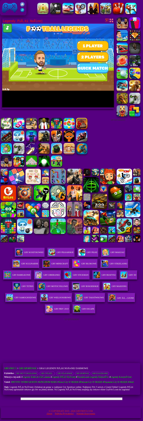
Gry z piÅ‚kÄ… (47, 373)
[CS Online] (44, 141)
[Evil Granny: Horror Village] (134, 53)
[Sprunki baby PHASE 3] (69, 141)
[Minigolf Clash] (122, 78)
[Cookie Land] (69, 128)
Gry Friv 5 (10, 368)
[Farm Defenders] (122, 103)
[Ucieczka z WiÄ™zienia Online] (55, 13)
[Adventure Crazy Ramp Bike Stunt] (81, 153)
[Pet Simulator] (42, 13)
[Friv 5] (22, 6)
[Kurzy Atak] (93, 13)
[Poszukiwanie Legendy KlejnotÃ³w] (134, 40)
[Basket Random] (31, 128)
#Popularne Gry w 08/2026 (115, 382)
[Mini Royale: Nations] (31, 141)
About (49, 413)
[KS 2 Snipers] (134, 103)
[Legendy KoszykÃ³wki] (122, 28)
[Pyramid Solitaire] (31, 166)
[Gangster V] (134, 90)
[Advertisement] (117, 140)
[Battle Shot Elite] (6, 141)
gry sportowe (82, 373)
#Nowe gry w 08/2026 (67, 382)
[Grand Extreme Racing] (122, 53)
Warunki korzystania (85, 413)
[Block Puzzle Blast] (56, 128)
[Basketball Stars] (6, 166)
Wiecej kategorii (100, 373)
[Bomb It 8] (18, 141)
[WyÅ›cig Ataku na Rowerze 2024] (105, 13)
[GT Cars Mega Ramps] (68, 13)
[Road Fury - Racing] (122, 90)
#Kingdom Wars (47, 382)
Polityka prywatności (64, 413)
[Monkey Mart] (6, 153)
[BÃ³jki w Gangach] (130, 13)
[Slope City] (44, 166)
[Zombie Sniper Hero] (44, 153)
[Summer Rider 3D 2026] (18, 128)
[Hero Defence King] (6, 128)
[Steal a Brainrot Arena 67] (18, 166)
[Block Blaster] (134, 116)
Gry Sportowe (27, 368)
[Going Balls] (56, 153)
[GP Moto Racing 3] (81, 141)
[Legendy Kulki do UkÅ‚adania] (134, 28)
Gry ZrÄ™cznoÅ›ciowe (26, 373)
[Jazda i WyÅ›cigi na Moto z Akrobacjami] (80, 13)
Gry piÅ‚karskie (65, 373)
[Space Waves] (31, 153)
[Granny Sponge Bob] (44, 128)
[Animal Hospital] (122, 116)
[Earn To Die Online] (81, 128)
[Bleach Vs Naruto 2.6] (56, 141)
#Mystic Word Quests (24, 382)
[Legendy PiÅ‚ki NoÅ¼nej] (122, 40)
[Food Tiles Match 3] (122, 65)
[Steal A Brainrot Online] (56, 166)
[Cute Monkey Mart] (69, 153)
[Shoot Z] (134, 78)
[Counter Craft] (134, 65)
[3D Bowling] (118, 13)
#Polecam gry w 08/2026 (90, 382)
